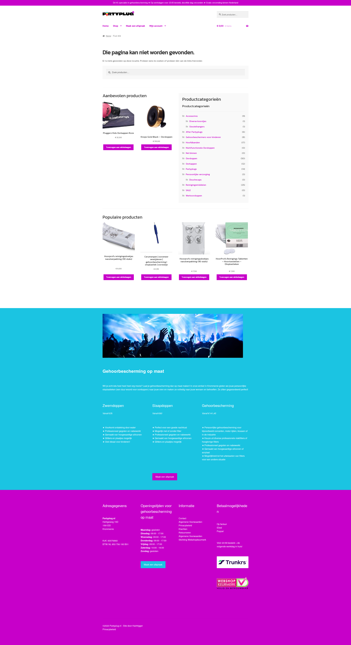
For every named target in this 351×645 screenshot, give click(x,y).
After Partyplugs (194, 132)
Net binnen (191, 153)
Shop (115, 25)
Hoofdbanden (193, 142)
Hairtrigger (137, 625)
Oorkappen (191, 163)
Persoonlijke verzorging (198, 174)
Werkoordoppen (194, 195)
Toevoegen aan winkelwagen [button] (118, 147)
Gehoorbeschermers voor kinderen (203, 137)
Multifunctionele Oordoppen (200, 147)
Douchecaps (195, 179)
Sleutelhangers (196, 126)
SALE (188, 190)
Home (106, 25)
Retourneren (185, 532)
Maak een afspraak (135, 25)
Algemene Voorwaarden (190, 521)
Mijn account (155, 25)
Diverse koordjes (197, 121)
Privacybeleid (185, 525)
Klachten (183, 529)
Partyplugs (191, 169)
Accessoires (192, 116)
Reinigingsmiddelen (196, 185)
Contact (182, 518)
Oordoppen (191, 158)
